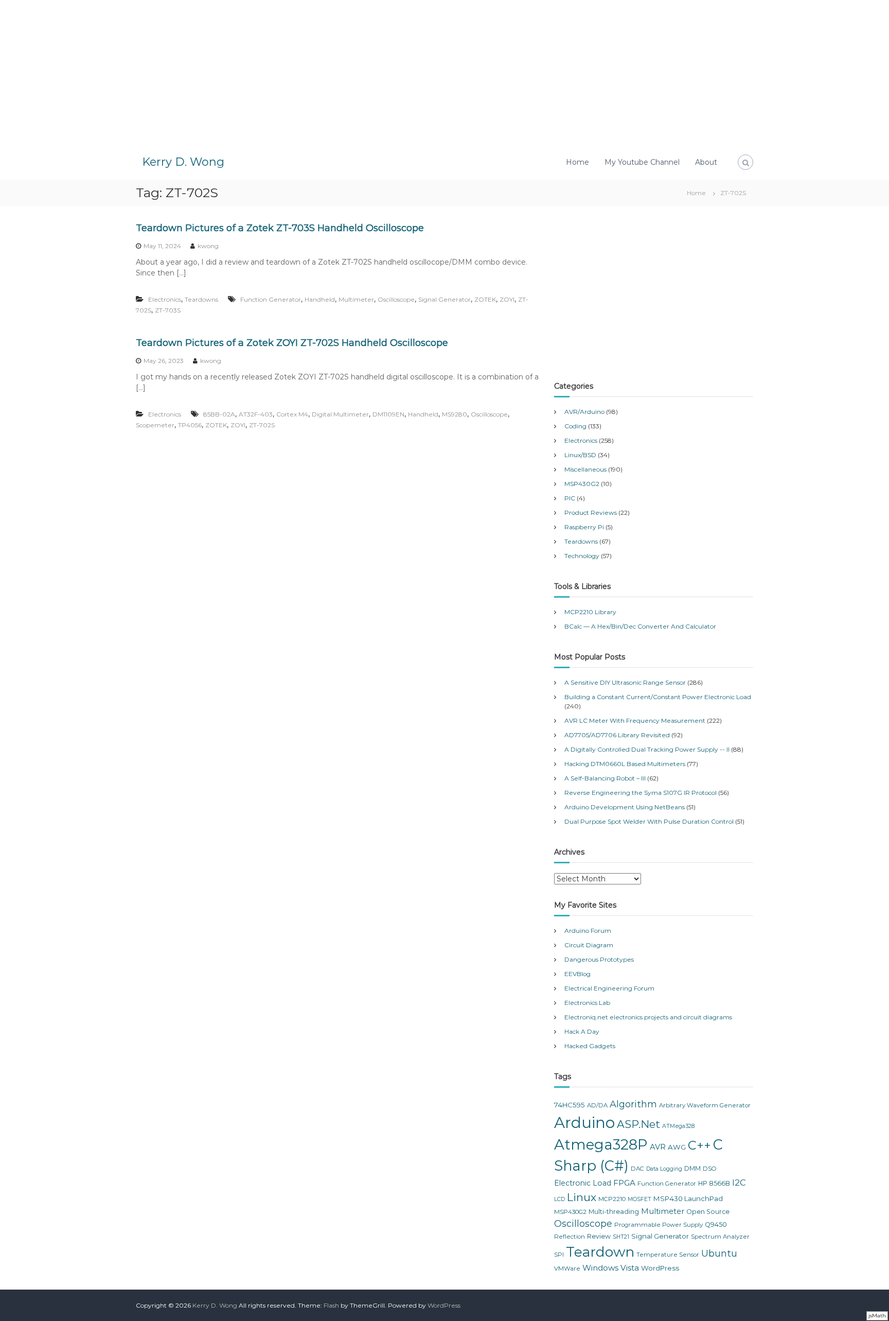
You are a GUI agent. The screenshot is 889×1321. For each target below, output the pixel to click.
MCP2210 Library (590, 612)
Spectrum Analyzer (720, 1236)
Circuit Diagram (588, 945)
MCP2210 (612, 1199)
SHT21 (621, 1236)
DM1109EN (388, 414)
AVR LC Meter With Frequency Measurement (634, 720)
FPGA (624, 1183)
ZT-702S (262, 425)
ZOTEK (485, 299)
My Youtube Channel (642, 162)
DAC (637, 1168)
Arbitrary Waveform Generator (705, 1105)
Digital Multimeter (340, 414)
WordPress (660, 1268)
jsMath (877, 1315)
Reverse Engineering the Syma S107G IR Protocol (640, 792)
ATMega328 (678, 1126)
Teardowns (201, 299)
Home (577, 162)
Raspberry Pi (584, 527)
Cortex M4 (292, 414)
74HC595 (569, 1105)
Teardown (600, 1251)
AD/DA (597, 1105)
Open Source (708, 1211)
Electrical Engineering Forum (609, 988)
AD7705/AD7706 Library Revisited (617, 735)
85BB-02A (219, 414)
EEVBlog (577, 974)
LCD (559, 1199)
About (706, 162)
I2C (739, 1182)
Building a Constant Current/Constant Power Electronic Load (657, 697)
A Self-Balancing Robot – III (605, 778)
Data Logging (664, 1169)
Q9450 (716, 1224)
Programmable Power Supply (658, 1224)
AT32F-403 (256, 414)
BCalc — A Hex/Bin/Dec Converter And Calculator (640, 626)
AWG (677, 1147)
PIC (569, 498)
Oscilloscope (396, 299)
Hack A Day (581, 1031)
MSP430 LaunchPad (688, 1198)
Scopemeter (155, 425)
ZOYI (507, 299)
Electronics (164, 299)
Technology (581, 556)
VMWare (567, 1268)
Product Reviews (590, 512)
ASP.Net (638, 1124)
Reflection (569, 1236)
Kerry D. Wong (183, 162)
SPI (559, 1254)
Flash (331, 1305)
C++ (699, 1145)
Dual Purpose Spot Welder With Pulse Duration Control (649, 821)
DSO (710, 1168)
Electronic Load (582, 1183)
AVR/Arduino (584, 411)
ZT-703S (168, 310)
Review (599, 1236)
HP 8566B (714, 1183)
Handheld (320, 299)
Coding (575, 426)
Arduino (584, 1123)
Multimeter (356, 299)
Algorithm (633, 1104)
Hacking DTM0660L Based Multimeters (624, 764)
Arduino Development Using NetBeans (624, 807)
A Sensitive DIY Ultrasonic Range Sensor (625, 682)
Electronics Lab (587, 1002)
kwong (208, 246)
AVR (658, 1147)
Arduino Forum (587, 930)
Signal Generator (444, 299)
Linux (581, 1197)
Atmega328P (601, 1144)
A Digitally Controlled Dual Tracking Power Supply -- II (647, 749)
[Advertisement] (444, 72)
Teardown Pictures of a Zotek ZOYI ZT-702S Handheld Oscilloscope (292, 343)
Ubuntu (719, 1253)
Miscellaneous (585, 469)
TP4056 (190, 425)
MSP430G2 (581, 484)
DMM (692, 1168)
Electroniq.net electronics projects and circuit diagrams (648, 1017)
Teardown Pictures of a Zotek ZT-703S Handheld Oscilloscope (280, 228)
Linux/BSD (580, 455)
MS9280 (454, 414)
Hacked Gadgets (589, 1046)
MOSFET (639, 1199)
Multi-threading (614, 1211)
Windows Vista (610, 1268)
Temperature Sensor (667, 1254)
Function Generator (270, 299)
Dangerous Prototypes (599, 959)
